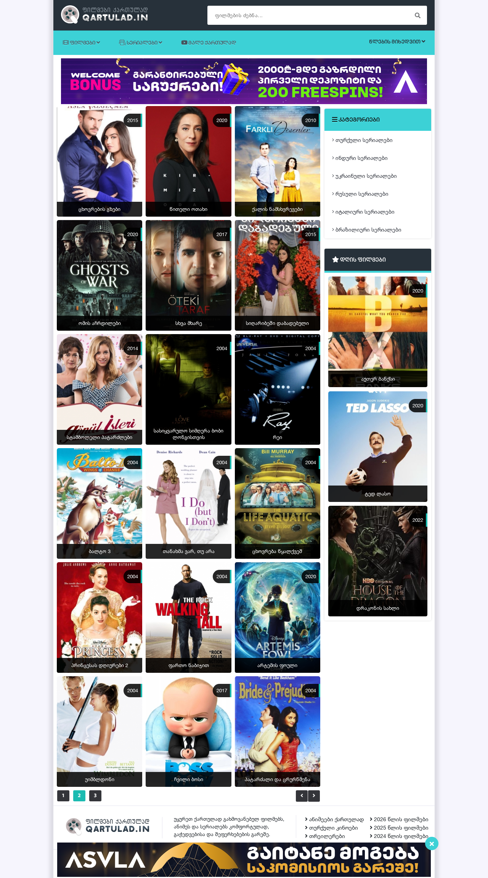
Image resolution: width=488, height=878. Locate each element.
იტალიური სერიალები (364, 211)
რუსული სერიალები (361, 193)
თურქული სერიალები (363, 140)
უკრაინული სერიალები (365, 175)
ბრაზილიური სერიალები (367, 229)
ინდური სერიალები (361, 157)
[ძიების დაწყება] (417, 15)
